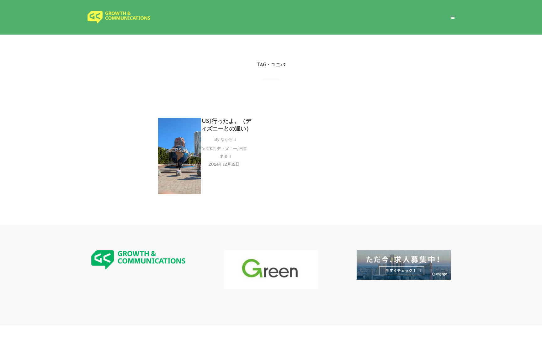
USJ (210, 148)
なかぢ (227, 139)
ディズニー (227, 148)
